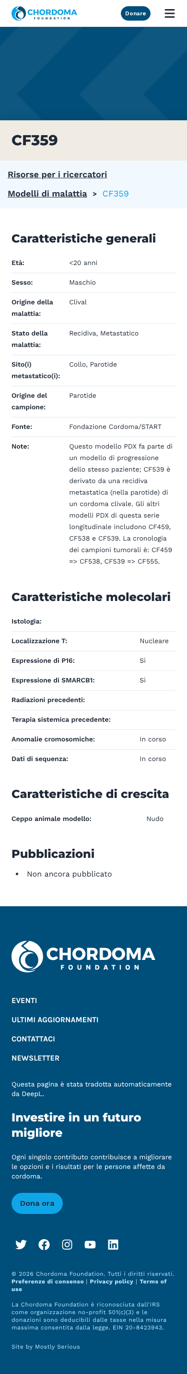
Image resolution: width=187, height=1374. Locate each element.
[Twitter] (21, 1244)
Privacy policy (112, 1281)
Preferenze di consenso (49, 1281)
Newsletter (35, 1058)
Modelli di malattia (47, 194)
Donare (135, 13)
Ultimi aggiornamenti (55, 1020)
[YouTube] (90, 1244)
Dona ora (37, 1203)
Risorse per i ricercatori (57, 175)
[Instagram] (67, 1244)
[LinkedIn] (113, 1244)
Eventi (24, 1000)
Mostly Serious (57, 1346)
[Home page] (44, 13)
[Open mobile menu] (169, 13)
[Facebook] (44, 1244)
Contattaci (33, 1039)
